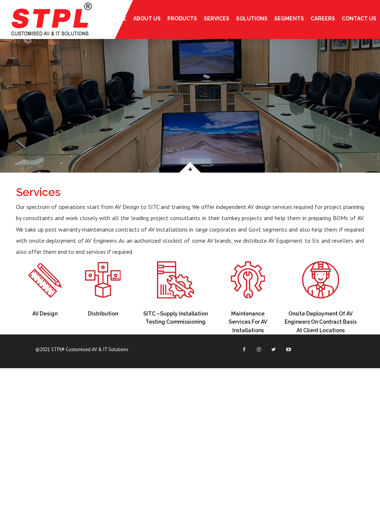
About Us (147, 19)
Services (216, 19)
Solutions (252, 19)
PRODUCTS (182, 19)
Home (119, 19)
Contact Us (359, 19)
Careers (323, 19)
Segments (289, 19)
